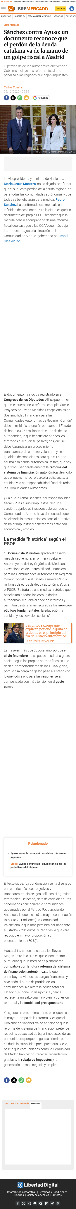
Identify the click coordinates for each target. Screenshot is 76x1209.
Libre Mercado (11, 24)
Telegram (52, 1203)
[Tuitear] (13, 97)
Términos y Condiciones (53, 1192)
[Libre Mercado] (27, 9)
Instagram (29, 1203)
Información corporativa (21, 1192)
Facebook (17, 1203)
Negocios (58, 16)
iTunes (58, 1203)
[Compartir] (6, 97)
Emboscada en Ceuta (24, 2)
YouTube (35, 1203)
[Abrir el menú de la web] (4, 8)
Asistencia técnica (38, 1195)
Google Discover (40, 1203)
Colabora (60, 8)
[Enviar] (19, 97)
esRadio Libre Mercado (39, 16)
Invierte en (19, 16)
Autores (57, 1195)
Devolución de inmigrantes (47, 2)
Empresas (6, 16)
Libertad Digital (38, 1185)
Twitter (23, 1203)
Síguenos (43, 98)
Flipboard (46, 1203)
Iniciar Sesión (71, 8)
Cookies (19, 1195)
